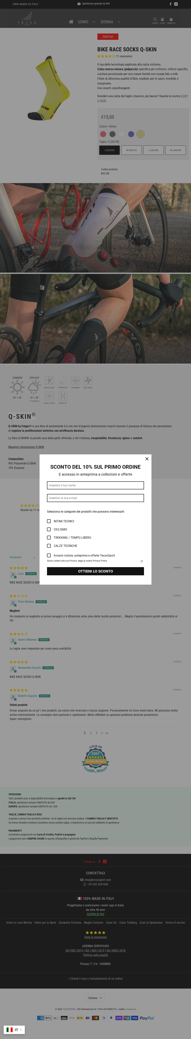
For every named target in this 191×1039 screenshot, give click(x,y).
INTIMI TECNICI (64, 521)
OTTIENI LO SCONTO (95, 571)
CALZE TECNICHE (65, 546)
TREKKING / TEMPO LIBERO (72, 537)
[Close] (147, 458)
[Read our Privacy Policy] (142, 561)
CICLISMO (60, 529)
